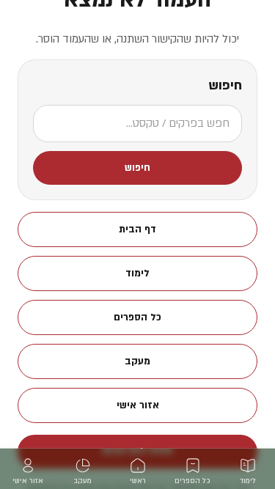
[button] (137, 168)
